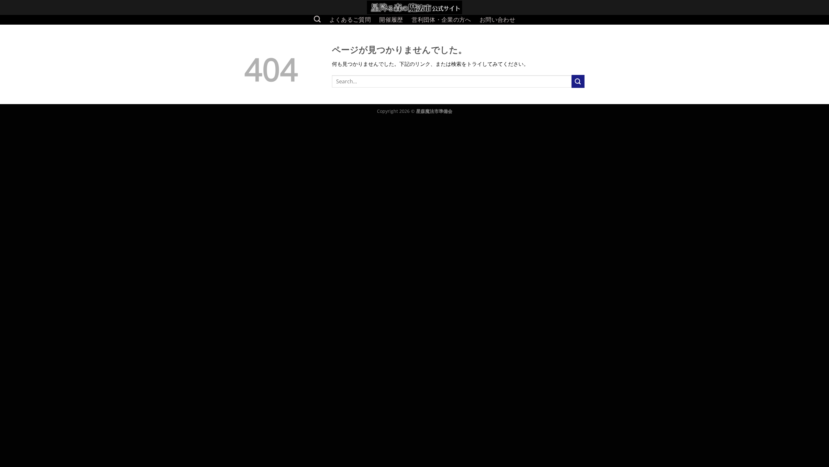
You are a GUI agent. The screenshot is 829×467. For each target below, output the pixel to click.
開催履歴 (391, 19)
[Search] (317, 19)
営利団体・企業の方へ (441, 19)
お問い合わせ (497, 19)
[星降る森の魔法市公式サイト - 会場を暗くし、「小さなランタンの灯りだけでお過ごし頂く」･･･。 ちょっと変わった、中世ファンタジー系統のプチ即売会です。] (414, 7)
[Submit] (578, 81)
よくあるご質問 (350, 19)
